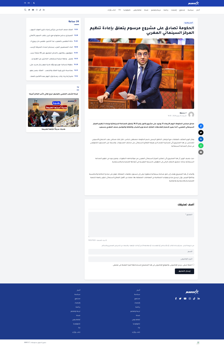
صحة (146, 10)
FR (25, 3)
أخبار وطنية (189, 23)
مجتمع (182, 10)
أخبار (198, 10)
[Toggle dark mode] (34, 3)
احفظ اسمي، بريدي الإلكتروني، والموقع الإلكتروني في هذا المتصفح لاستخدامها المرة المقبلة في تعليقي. (152, 265)
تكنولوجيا (127, 10)
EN (29, 3)
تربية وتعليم (156, 10)
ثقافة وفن (137, 10)
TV (119, 10)
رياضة (166, 10)
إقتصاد (174, 10)
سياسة (191, 10)
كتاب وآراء (112, 10)
